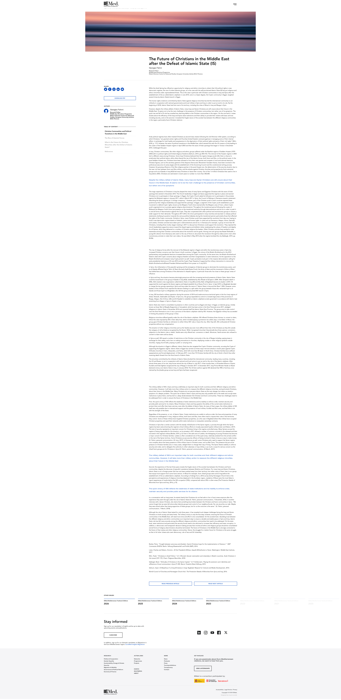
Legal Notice (228, 689)
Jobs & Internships (203, 668)
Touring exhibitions (170, 665)
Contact (166, 669)
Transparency (168, 667)
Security (106, 665)
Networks (137, 659)
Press (165, 663)
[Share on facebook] (110, 89)
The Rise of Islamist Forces (114, 138)
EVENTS (136, 669)
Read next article (215, 583)
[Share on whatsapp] (114, 89)
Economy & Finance (110, 671)
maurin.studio (233, 695)
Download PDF (120, 98)
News (165, 659)
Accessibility (219, 689)
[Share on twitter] (105, 89)
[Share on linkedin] (118, 89)
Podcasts (167, 661)
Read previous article (170, 583)
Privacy (235, 689)
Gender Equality (109, 661)
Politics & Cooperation (111, 659)
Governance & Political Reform (113, 669)
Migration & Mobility (110, 667)
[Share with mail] (122, 89)
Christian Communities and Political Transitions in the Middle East (118, 133)
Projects (136, 663)
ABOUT (136, 673)
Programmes (138, 661)
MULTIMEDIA (138, 671)
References (109, 151)
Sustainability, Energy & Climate (114, 663)
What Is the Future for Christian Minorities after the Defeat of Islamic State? (118, 145)
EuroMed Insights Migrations (135, 644)
